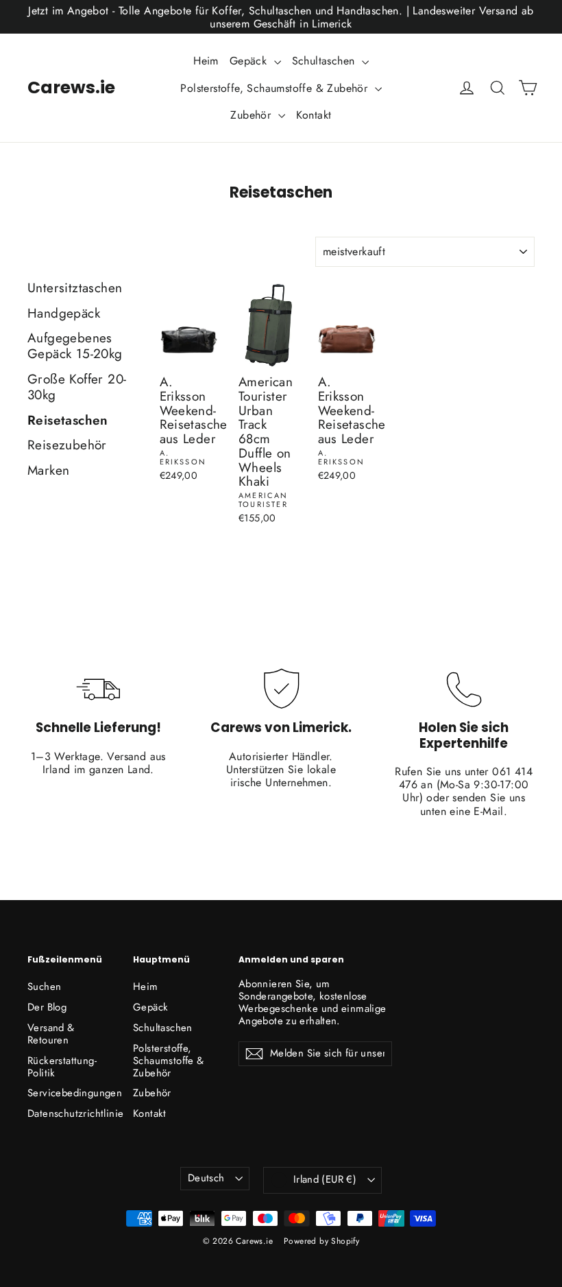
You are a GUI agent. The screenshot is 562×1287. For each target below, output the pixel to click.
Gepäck (250, 61)
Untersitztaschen (74, 289)
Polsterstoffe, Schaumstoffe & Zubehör (275, 88)
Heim (206, 61)
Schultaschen (325, 61)
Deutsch (206, 1177)
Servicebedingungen (69, 1092)
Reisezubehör (67, 446)
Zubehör (252, 115)
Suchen (44, 986)
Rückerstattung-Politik (62, 1067)
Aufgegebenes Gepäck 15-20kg (75, 347)
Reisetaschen (67, 421)
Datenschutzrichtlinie (69, 1113)
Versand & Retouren (51, 1034)
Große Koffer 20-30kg (76, 388)
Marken (48, 471)
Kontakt (314, 115)
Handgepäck (63, 314)
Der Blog (46, 1007)
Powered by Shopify (321, 1241)
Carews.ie (71, 87)
